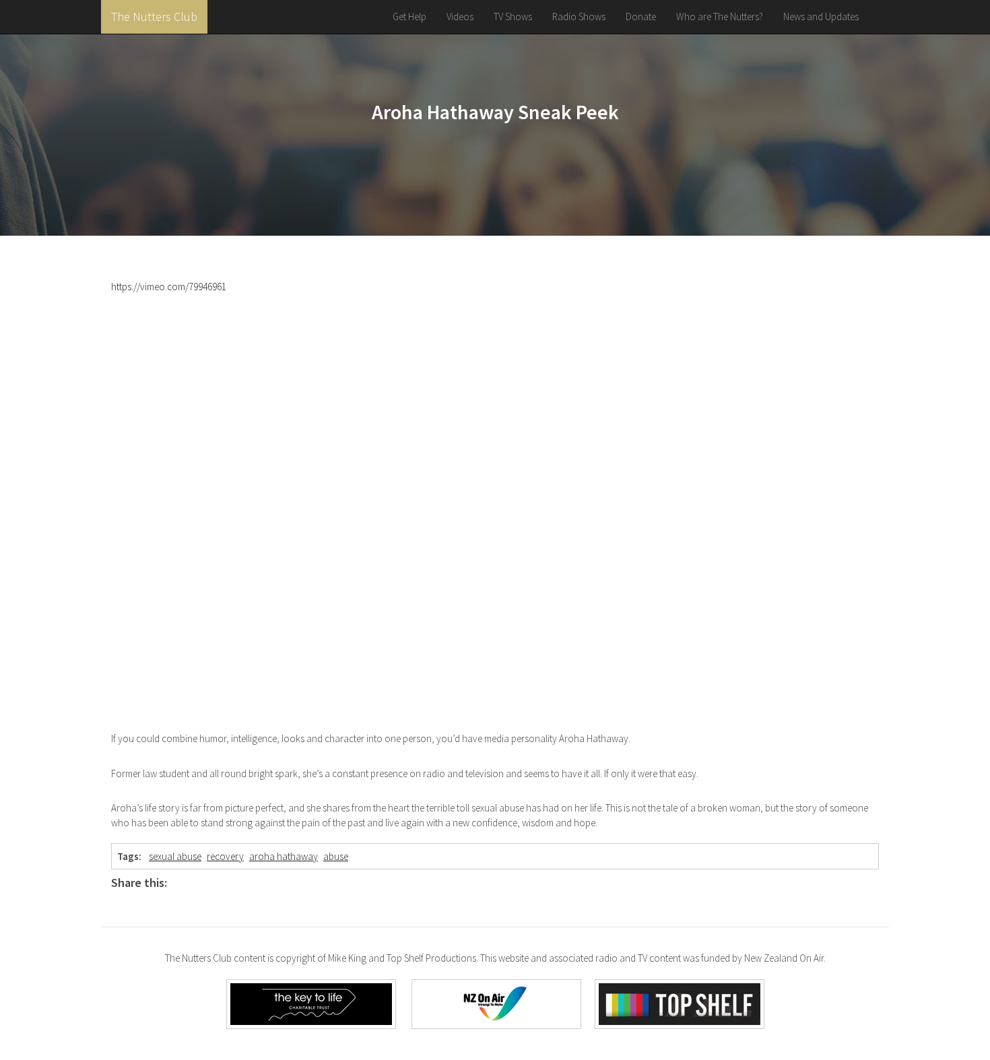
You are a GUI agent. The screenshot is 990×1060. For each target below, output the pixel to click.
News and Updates (821, 16)
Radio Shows (578, 16)
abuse (335, 856)
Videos (460, 16)
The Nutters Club (154, 16)
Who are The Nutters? (719, 16)
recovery (225, 856)
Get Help (409, 16)
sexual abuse (175, 856)
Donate (641, 16)
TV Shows (513, 16)
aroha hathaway (283, 856)
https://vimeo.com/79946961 (168, 286)
